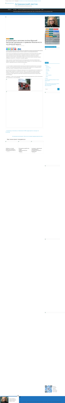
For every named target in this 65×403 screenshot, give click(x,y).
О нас (42, 9)
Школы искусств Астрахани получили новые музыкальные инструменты (53, 39)
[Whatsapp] (8, 49)
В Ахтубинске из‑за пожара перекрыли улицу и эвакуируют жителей (30, 0)
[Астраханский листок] (6, 10)
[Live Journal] (17, 49)
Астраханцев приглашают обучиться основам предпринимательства (27, 136)
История (15, 9)
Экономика (47, 70)
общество (21, 45)
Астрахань (17, 45)
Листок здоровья (48, 75)
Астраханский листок (26, 4)
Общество (11, 38)
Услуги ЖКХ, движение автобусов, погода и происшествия (29, 9)
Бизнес (47, 76)
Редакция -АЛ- (13, 45)
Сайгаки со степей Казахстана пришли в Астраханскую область (11, 149)
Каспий (47, 73)
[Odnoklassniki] (12, 49)
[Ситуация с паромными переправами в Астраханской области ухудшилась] (37, 141)
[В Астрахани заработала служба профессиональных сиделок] (24, 141)
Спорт (47, 72)
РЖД (23, 45)
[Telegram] (10, 49)
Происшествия (56, 29)
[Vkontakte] (7, 49)
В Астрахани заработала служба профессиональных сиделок (24, 150)
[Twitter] (13, 49)
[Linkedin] (18, 49)
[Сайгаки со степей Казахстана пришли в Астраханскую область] (11, 141)
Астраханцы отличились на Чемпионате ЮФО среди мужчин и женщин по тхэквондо (22, 131)
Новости (9, 9)
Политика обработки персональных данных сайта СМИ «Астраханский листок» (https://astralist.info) (32, 11)
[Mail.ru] (20, 49)
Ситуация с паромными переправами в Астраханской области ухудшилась (37, 150)
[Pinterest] (15, 49)
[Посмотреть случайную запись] (59, 10)
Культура (47, 36)
